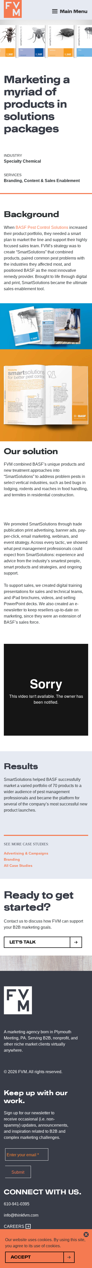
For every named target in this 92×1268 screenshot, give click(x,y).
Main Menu (73, 11)
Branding (12, 859)
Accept (21, 1257)
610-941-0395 (16, 1204)
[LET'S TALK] (76, 943)
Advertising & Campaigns (26, 853)
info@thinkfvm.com (21, 1215)
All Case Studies (18, 865)
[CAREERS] (26, 1226)
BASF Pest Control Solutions (42, 227)
